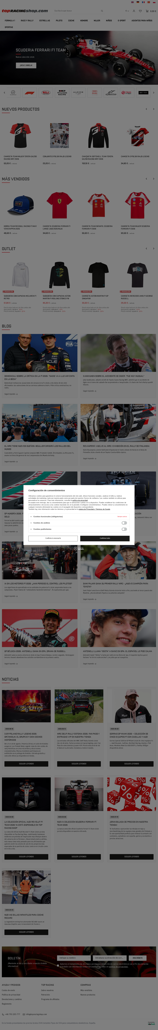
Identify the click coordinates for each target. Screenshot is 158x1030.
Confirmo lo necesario (53, 538)
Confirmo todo (105, 538)
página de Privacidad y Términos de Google (94, 509)
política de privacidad (80, 500)
